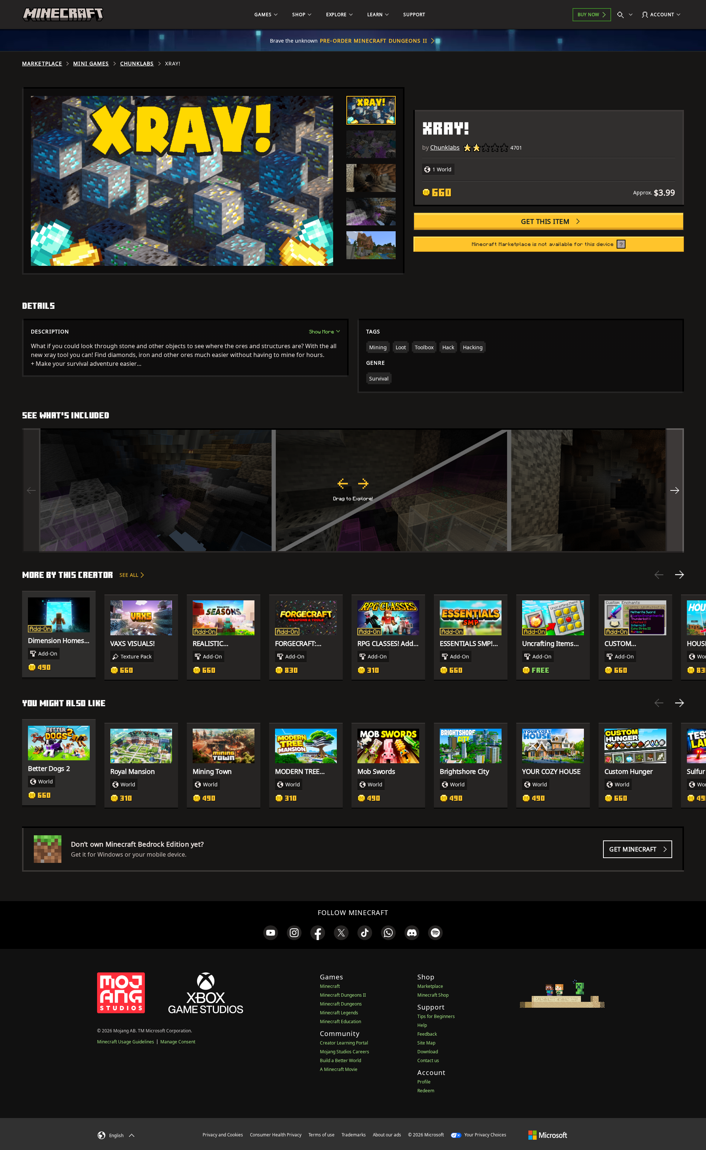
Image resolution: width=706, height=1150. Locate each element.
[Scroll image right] (675, 490)
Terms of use (322, 1135)
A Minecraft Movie (338, 1069)
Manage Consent (177, 1041)
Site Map (426, 1043)
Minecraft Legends (339, 1013)
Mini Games (91, 63)
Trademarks (354, 1135)
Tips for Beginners (436, 1016)
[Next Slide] (679, 574)
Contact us (428, 1060)
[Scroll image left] (31, 490)
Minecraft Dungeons (341, 1004)
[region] (353, 490)
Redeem (425, 1091)
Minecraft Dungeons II (343, 995)
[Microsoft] (547, 1134)
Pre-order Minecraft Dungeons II (373, 40)
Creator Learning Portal (344, 1043)
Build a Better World (340, 1060)
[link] (270, 932)
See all (129, 574)
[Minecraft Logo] (63, 15)
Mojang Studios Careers (344, 1052)
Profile (424, 1082)
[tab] (371, 110)
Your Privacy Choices (484, 1135)
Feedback (427, 1034)
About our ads (387, 1135)
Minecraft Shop (433, 995)
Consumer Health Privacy (276, 1135)
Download (427, 1052)
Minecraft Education (340, 1021)
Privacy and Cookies (223, 1135)
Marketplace (42, 63)
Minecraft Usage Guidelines (125, 1041)
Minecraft (330, 986)
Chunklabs (137, 63)
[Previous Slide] (659, 574)
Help (422, 1025)
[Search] (626, 15)
